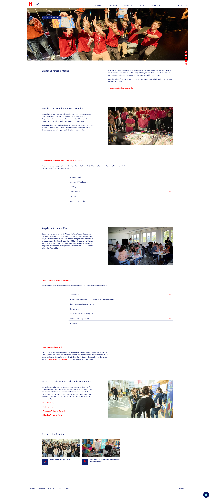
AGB (60, 488)
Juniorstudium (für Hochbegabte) (81, 314)
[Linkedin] (186, 58)
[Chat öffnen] (206, 495)
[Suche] (178, 5)
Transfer (142, 6)
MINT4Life (73, 323)
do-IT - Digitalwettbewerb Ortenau (82, 304)
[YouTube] (186, 55)
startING (73, 196)
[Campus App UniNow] (186, 64)
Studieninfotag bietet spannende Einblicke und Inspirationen (105, 460)
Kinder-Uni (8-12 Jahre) (78, 201)
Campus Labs (74, 309)
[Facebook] (186, 61)
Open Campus (75, 191)
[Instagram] (186, 52)
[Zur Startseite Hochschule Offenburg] (41, 4)
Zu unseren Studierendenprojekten (122, 88)
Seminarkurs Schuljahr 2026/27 (61, 459)
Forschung (128, 6)
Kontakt (66, 488)
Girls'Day (73, 187)
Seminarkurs (74, 294)
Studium (98, 6)
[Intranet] (181, 5)
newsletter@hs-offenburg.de (59, 359)
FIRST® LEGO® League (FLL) (79, 318)
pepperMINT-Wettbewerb (79, 182)
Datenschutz (41, 488)
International (112, 6)
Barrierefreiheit (52, 488)
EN (185, 5)
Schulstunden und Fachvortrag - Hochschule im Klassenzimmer (92, 299)
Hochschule (156, 6)
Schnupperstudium (76, 177)
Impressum (32, 488)
